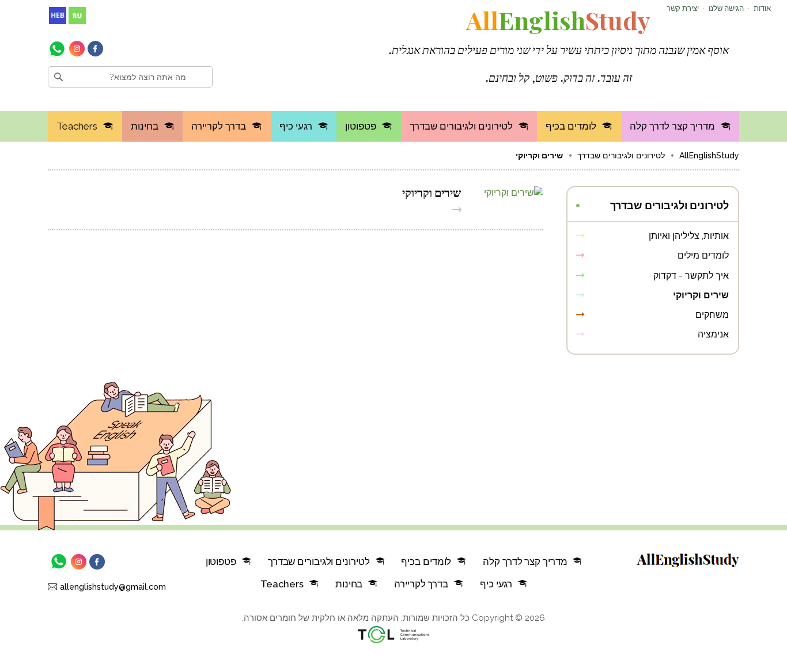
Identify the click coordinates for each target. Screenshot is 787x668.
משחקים (712, 314)
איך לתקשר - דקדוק (691, 275)
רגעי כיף (295, 126)
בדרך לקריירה (218, 126)
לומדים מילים (703, 255)
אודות (762, 8)
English (558, 20)
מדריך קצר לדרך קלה (672, 126)
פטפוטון (360, 126)
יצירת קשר (683, 8)
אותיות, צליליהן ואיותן (689, 235)
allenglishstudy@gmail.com (113, 586)
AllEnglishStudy (709, 155)
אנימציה (713, 334)
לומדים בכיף (571, 126)
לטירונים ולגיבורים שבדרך (461, 126)
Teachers (76, 126)
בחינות (144, 126)
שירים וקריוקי (431, 191)
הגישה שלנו (726, 8)
